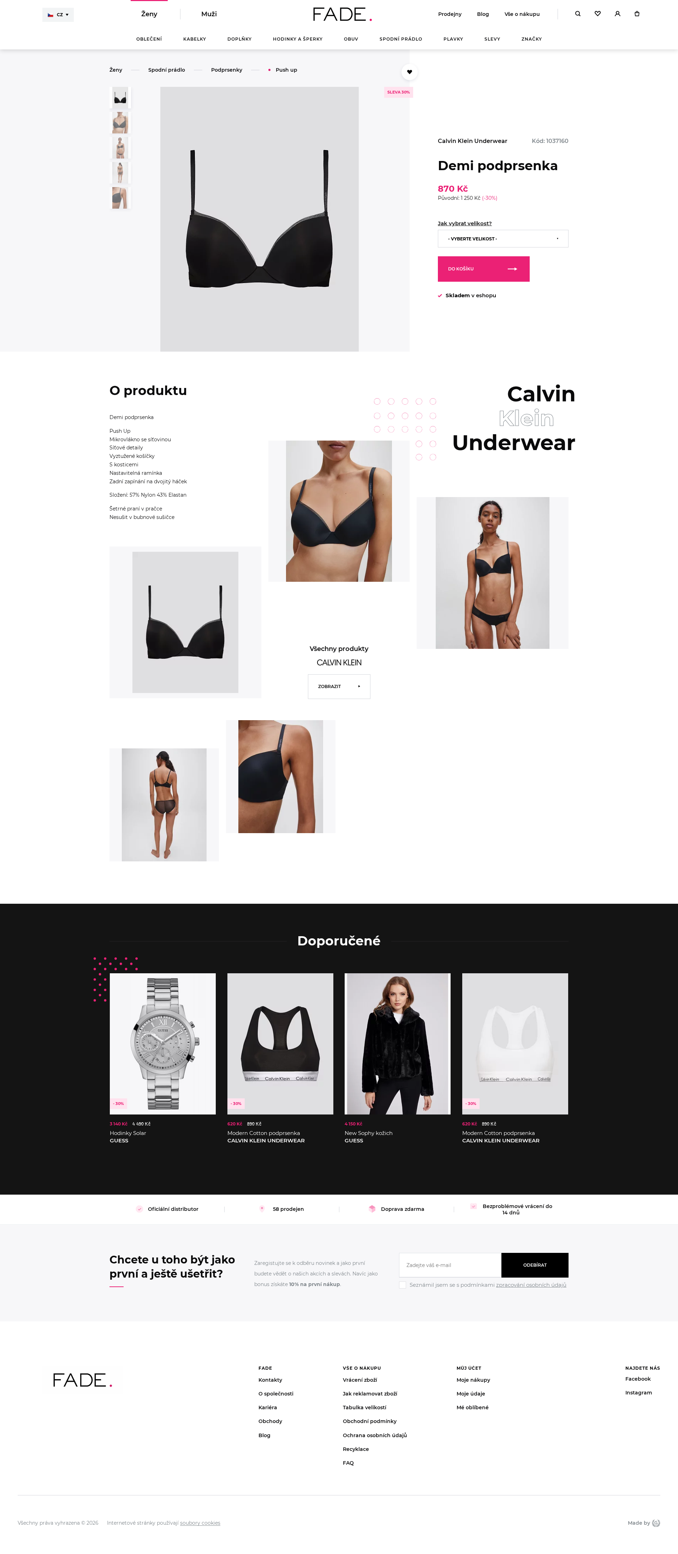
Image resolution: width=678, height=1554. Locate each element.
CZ (60, 14)
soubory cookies (200, 1523)
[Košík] (637, 14)
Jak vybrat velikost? (465, 223)
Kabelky (194, 39)
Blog (483, 14)
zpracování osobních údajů (531, 1284)
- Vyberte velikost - (472, 238)
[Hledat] (578, 14)
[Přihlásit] (618, 14)
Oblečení (149, 39)
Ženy (149, 14)
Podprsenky (226, 70)
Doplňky (239, 39)
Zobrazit (329, 686)
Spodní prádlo (401, 39)
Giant (655, 1523)
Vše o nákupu (522, 14)
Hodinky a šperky (298, 39)
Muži (209, 14)
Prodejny (450, 14)
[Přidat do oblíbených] (410, 72)
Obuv (351, 39)
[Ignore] (484, 1290)
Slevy (492, 39)
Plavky (453, 39)
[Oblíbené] (598, 14)
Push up (286, 70)
